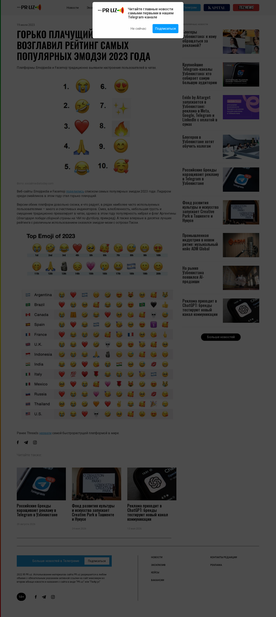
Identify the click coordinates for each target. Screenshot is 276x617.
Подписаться (165, 28)
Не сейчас (138, 28)
